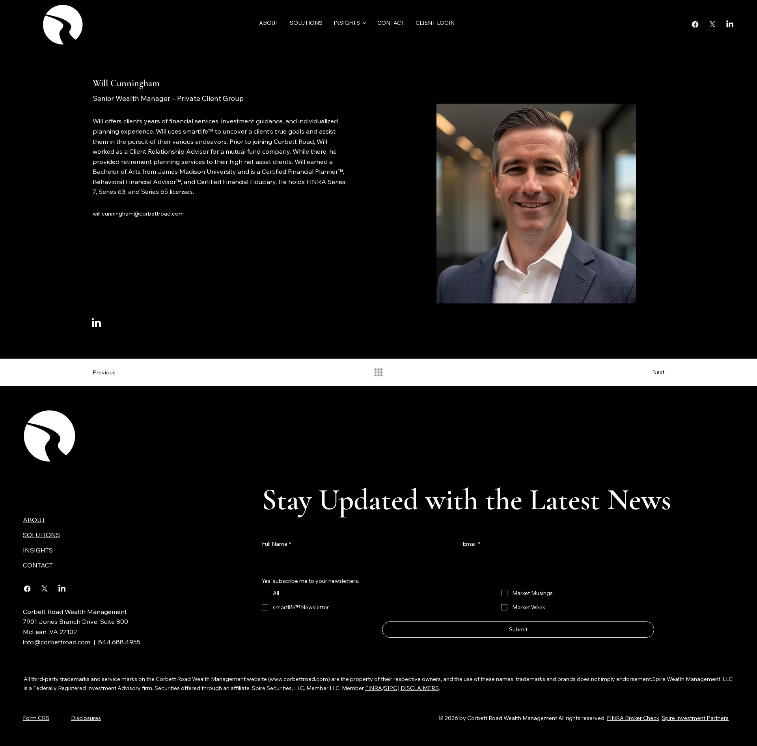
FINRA (373, 688)
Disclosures (86, 718)
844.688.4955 (119, 642)
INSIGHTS (38, 550)
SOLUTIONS (41, 535)
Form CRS (36, 718)
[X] (712, 24)
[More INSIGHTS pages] (364, 23)
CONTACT (38, 565)
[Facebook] (695, 24)
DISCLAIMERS (420, 688)
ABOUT (34, 520)
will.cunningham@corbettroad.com (138, 213)
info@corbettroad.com (56, 642)
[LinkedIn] (729, 24)
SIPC (390, 688)
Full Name (276, 543)
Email (471, 543)
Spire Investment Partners (695, 718)
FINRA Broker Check (633, 718)
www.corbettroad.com (299, 679)
